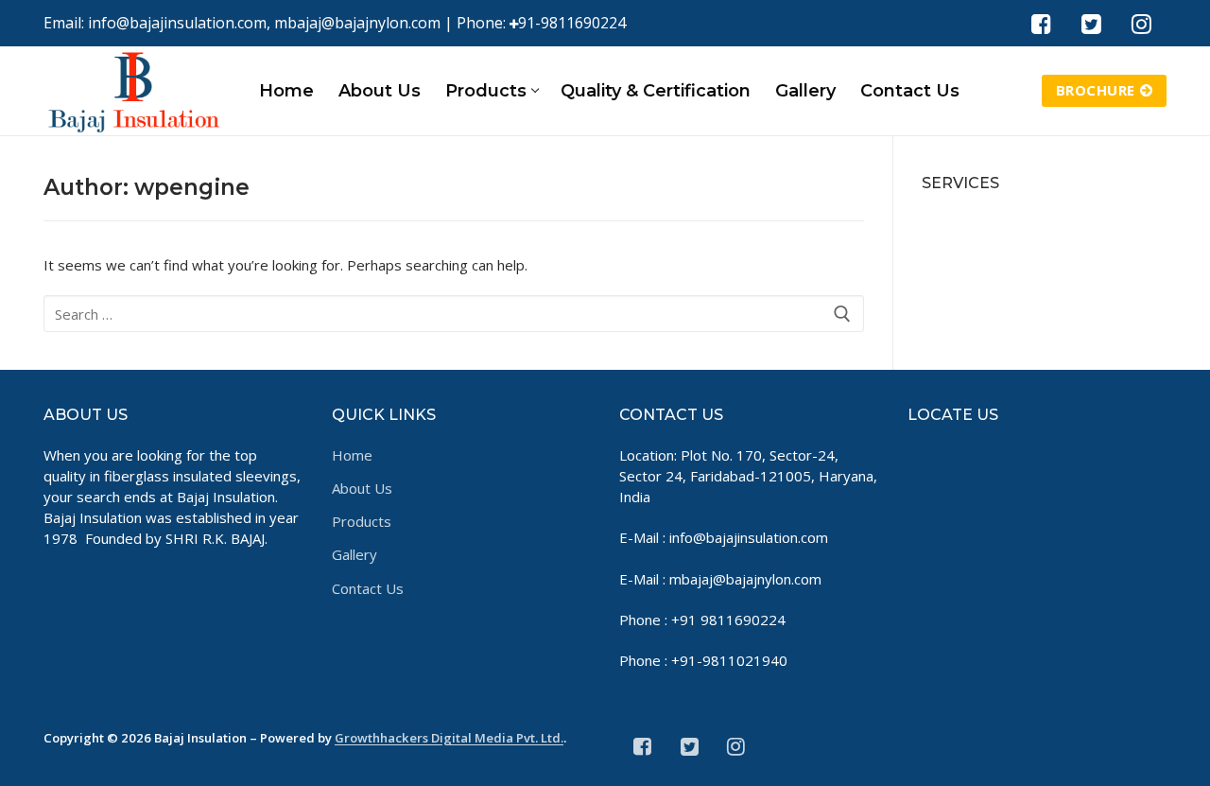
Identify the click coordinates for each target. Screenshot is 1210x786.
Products (361, 521)
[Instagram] (1141, 23)
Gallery (354, 554)
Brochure (1095, 89)
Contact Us (368, 588)
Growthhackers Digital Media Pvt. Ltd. (449, 737)
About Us (362, 488)
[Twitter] (1091, 23)
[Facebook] (1040, 23)
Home (352, 454)
